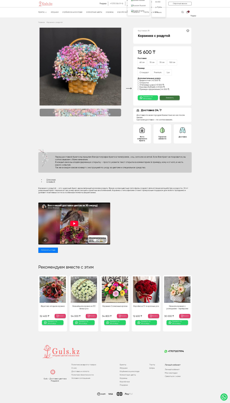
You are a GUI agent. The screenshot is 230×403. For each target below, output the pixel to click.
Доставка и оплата (80, 371)
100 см (172, 62)
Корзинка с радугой (55, 22)
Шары (155, 12)
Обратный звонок (180, 3)
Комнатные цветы (94, 12)
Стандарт (144, 73)
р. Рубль (158, 7)
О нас (74, 368)
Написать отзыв (48, 250)
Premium (157, 73)
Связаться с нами (173, 376)
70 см (152, 62)
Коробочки (122, 12)
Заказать (170, 98)
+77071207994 (176, 351)
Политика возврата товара (83, 365)
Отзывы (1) (50, 182)
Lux (168, 73)
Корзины (109, 12)
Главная (41, 22)
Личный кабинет (172, 370)
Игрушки (55, 12)
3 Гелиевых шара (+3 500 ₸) (151, 85)
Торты (146, 12)
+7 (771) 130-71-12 (116, 3)
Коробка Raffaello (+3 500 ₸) (152, 87)
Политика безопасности (82, 375)
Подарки (135, 12)
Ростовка (142, 58)
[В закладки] (187, 30)
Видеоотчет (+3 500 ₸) (149, 81)
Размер (141, 68)
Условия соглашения (80, 378)
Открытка (144, 83)
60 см (142, 62)
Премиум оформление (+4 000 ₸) (154, 89)
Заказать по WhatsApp (148, 97)
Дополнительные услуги (149, 78)
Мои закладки (171, 373)
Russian (142, 5)
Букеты (41, 12)
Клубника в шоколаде (72, 12)
